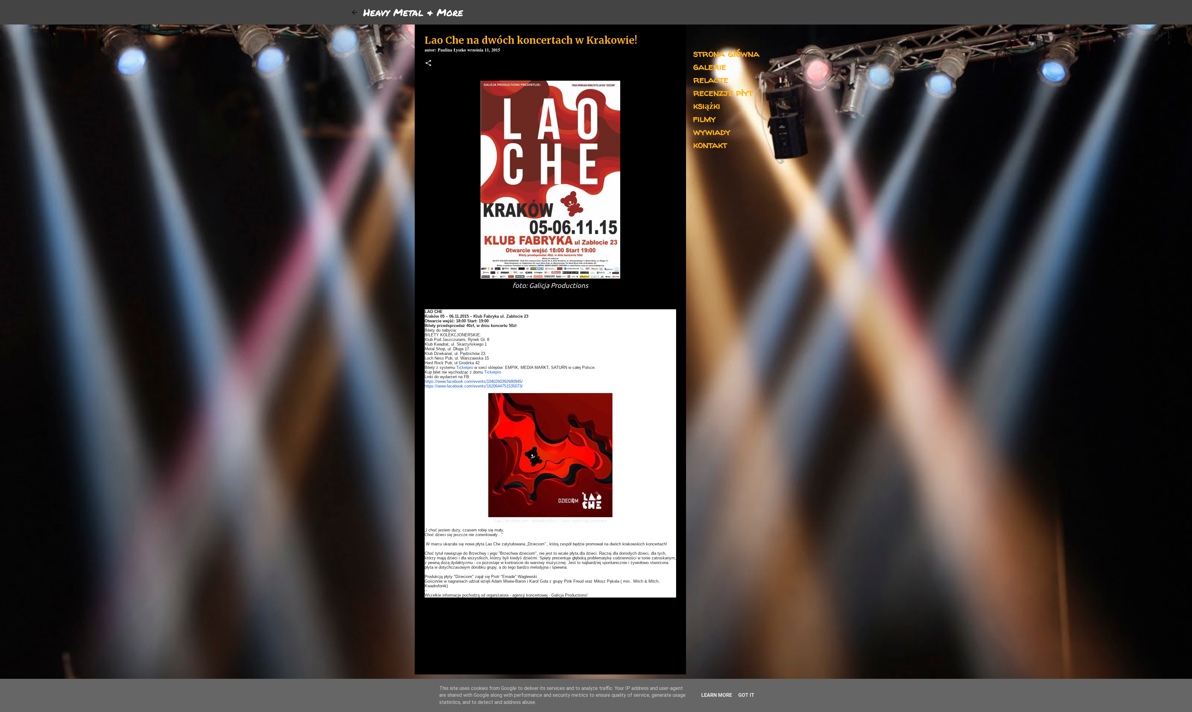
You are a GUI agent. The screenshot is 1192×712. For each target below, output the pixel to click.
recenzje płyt (723, 92)
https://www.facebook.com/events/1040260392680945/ (474, 381)
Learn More (716, 695)
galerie (709, 66)
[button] (428, 63)
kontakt (710, 144)
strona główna (726, 53)
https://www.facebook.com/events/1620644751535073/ (474, 386)
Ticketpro (464, 367)
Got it (746, 695)
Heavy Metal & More (413, 12)
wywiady (711, 131)
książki (706, 105)
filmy (704, 118)
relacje (710, 79)
